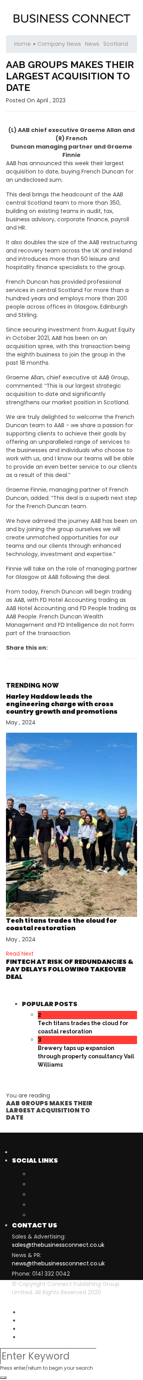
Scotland (115, 44)
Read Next (20, 954)
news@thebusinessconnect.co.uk (58, 1263)
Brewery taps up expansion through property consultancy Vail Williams (86, 1056)
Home (22, 44)
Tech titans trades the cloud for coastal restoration (61, 924)
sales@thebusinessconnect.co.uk (58, 1245)
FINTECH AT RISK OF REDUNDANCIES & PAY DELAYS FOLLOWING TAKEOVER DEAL (69, 969)
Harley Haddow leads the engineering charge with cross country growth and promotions (62, 704)
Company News (59, 44)
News (92, 44)
